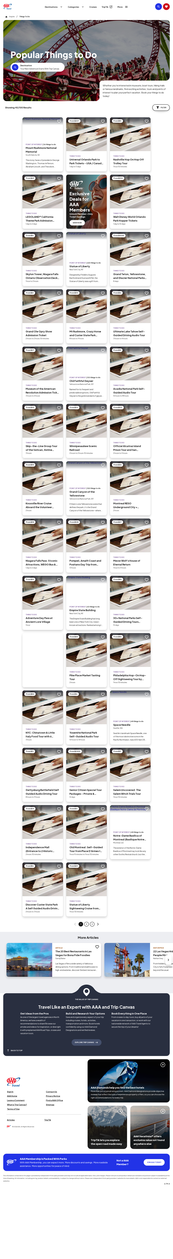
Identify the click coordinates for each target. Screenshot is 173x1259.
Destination (26, 65)
